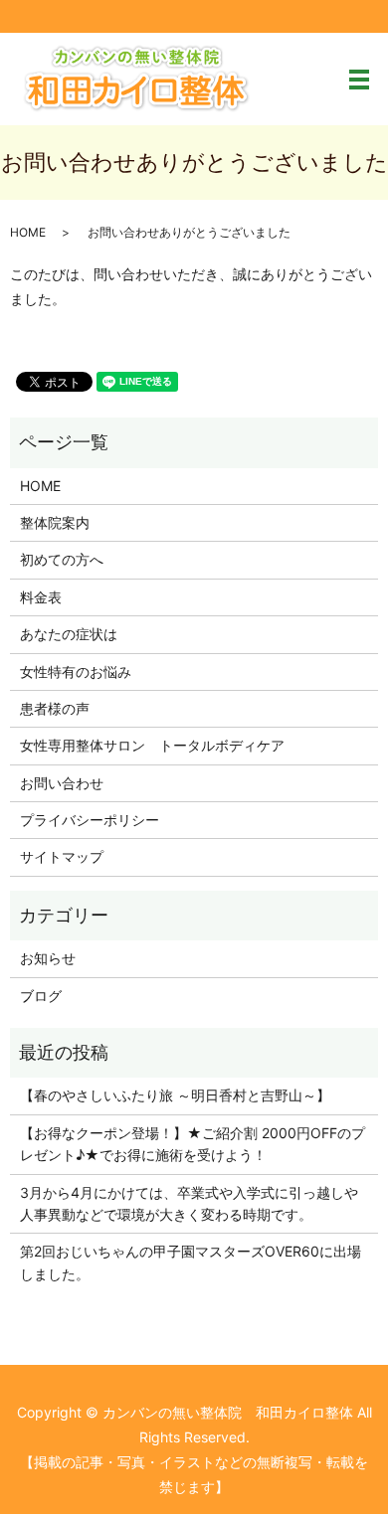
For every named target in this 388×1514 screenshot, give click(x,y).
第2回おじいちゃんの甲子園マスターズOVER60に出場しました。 (190, 1262)
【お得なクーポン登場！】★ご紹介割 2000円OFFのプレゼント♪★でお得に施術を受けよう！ (192, 1143)
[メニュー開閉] (359, 79)
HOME (28, 232)
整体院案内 (55, 522)
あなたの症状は (68, 633)
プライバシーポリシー (89, 819)
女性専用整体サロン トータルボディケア (152, 745)
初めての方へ (61, 559)
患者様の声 (55, 708)
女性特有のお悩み (75, 671)
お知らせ (48, 957)
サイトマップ (61, 856)
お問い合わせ (61, 782)
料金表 (41, 597)
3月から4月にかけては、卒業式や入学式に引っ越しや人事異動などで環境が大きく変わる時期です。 (189, 1203)
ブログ (41, 995)
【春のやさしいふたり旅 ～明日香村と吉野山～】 (175, 1095)
